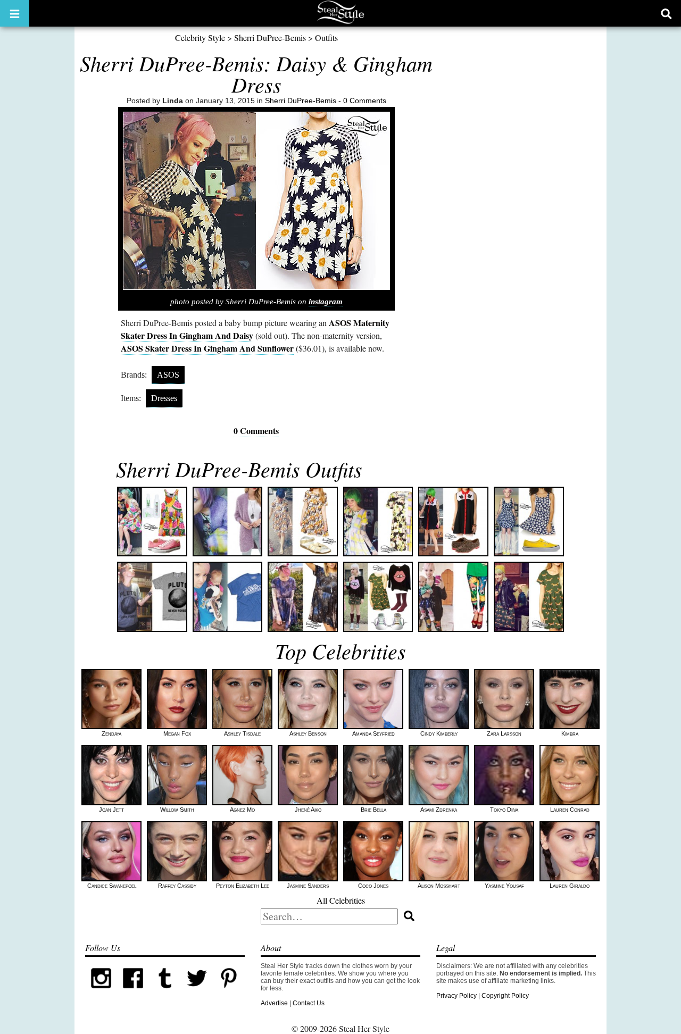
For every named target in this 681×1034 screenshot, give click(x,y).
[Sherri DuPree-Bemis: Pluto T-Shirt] (152, 597)
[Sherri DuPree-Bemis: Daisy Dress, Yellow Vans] (529, 522)
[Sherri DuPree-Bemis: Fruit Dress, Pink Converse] (152, 522)
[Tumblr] (165, 992)
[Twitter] (197, 992)
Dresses (164, 398)
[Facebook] (133, 992)
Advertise (274, 1003)
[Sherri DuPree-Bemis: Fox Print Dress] (529, 597)
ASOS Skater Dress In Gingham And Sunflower (207, 348)
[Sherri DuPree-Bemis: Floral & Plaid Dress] (378, 522)
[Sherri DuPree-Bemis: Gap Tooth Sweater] (378, 597)
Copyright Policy (505, 995)
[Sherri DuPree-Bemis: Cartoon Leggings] (453, 597)
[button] (14, 13)
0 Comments (364, 100)
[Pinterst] (229, 992)
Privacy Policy (456, 995)
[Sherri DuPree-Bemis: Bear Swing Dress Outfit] (453, 522)
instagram (326, 301)
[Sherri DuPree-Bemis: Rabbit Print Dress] (303, 522)
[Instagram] (101, 992)
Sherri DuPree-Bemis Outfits (239, 468)
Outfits (326, 37)
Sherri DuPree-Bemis (270, 37)
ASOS (168, 374)
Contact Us (309, 1003)
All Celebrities (341, 900)
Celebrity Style (200, 37)
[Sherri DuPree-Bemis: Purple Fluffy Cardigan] (228, 522)
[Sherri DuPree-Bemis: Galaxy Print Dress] (303, 597)
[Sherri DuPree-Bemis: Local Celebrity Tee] (228, 597)
